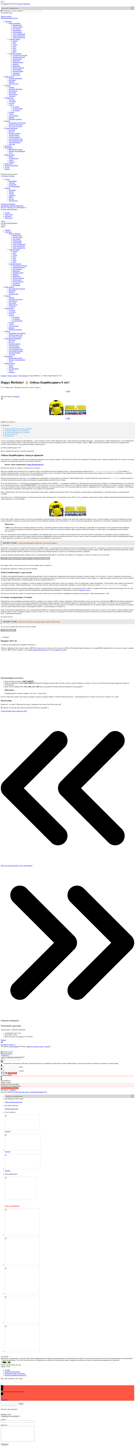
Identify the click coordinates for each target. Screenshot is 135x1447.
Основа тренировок (15, 78)
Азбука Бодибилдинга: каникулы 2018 (14, 711)
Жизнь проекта (10, 155)
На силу (11, 132)
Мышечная (16, 66)
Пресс (15, 50)
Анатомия (8, 21)
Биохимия (12, 80)
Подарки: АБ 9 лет (11, 434)
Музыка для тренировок (17, 151)
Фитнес (7, 121)
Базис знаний (9, 76)
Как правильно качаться (17, 289)
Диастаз (11, 192)
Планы (11, 156)
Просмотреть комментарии (10, 1088)
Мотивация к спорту (16, 149)
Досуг (11, 153)
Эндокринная (17, 59)
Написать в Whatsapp (8, 204)
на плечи (12, 100)
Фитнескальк (13, 200)
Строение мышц (14, 39)
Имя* (21, 1067)
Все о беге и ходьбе (15, 126)
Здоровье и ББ (13, 84)
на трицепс (16, 110)
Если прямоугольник (16, 140)
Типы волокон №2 (19, 37)
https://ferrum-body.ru (35, 464)
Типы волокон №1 (19, 36)
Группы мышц (17, 27)
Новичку (12, 82)
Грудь (14, 46)
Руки (14, 48)
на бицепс (16, 107)
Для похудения (14, 135)
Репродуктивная (18, 68)
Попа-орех (12, 190)
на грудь (11, 103)
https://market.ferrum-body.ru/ (38, 650)
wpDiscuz (12, 1090)
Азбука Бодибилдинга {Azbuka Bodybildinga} (29, 1092)
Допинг (11, 193)
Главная (7, 230)
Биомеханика (17, 25)
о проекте (47, 1046)
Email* (21, 1071)
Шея (14, 43)
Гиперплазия (17, 30)
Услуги (7, 167)
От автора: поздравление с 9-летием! (17, 432)
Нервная (15, 64)
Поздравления (13, 158)
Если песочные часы (16, 139)
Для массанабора (14, 137)
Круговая (12, 130)
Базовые (11, 117)
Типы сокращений (19, 34)
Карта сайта (9, 164)
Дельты (15, 41)
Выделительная (18, 71)
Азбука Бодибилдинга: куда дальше (17, 430)
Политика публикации (12, 1372)
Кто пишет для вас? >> (8, 1044)
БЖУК (11, 197)
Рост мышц (16, 28)
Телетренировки (14, 186)
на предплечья (17, 108)
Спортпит (12, 96)
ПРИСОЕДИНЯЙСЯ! (12, 1206)
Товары (7, 169)
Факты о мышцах (14, 23)
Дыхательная (17, 69)
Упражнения (9, 98)
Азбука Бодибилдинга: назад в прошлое (18, 428)
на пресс (11, 112)
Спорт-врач (12, 184)
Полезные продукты (15, 89)
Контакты (8, 216)
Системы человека (15, 53)
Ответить (4, 1400)
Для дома (12, 144)
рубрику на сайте (60, 650)
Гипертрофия (17, 32)
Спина (15, 44)
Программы (13, 181)
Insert (21, 1404)
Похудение (12, 92)
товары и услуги (84, 590)
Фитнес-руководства (16, 124)
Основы (11, 87)
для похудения (13, 116)
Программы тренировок (13, 338)
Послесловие (9, 436)
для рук (11, 105)
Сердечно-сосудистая (20, 55)
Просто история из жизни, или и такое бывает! (16, 865)
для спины (12, 101)
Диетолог (12, 183)
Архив (11, 160)
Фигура (11, 199)
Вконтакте (20, 206)
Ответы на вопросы (11, 165)
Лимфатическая (18, 62)
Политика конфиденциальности (15, 1375)
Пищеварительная (19, 57)
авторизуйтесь (7, 1053)
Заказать (7, 1131)
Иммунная (16, 60)
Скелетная (16, 73)
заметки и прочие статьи (34, 1046)
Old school (8, 146)
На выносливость (15, 133)
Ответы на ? (9, 218)
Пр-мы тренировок (11, 128)
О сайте (7, 212)
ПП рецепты (13, 91)
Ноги (14, 52)
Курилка (11, 162)
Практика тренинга (15, 119)
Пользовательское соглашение (15, 1373)
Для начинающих (14, 142)
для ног (11, 114)
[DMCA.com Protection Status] (6, 1363)
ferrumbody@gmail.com (8, 206)
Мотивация (8, 148)
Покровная (16, 75)
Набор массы (13, 94)
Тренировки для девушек (17, 123)
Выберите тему (6, 1414)
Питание (8, 85)
